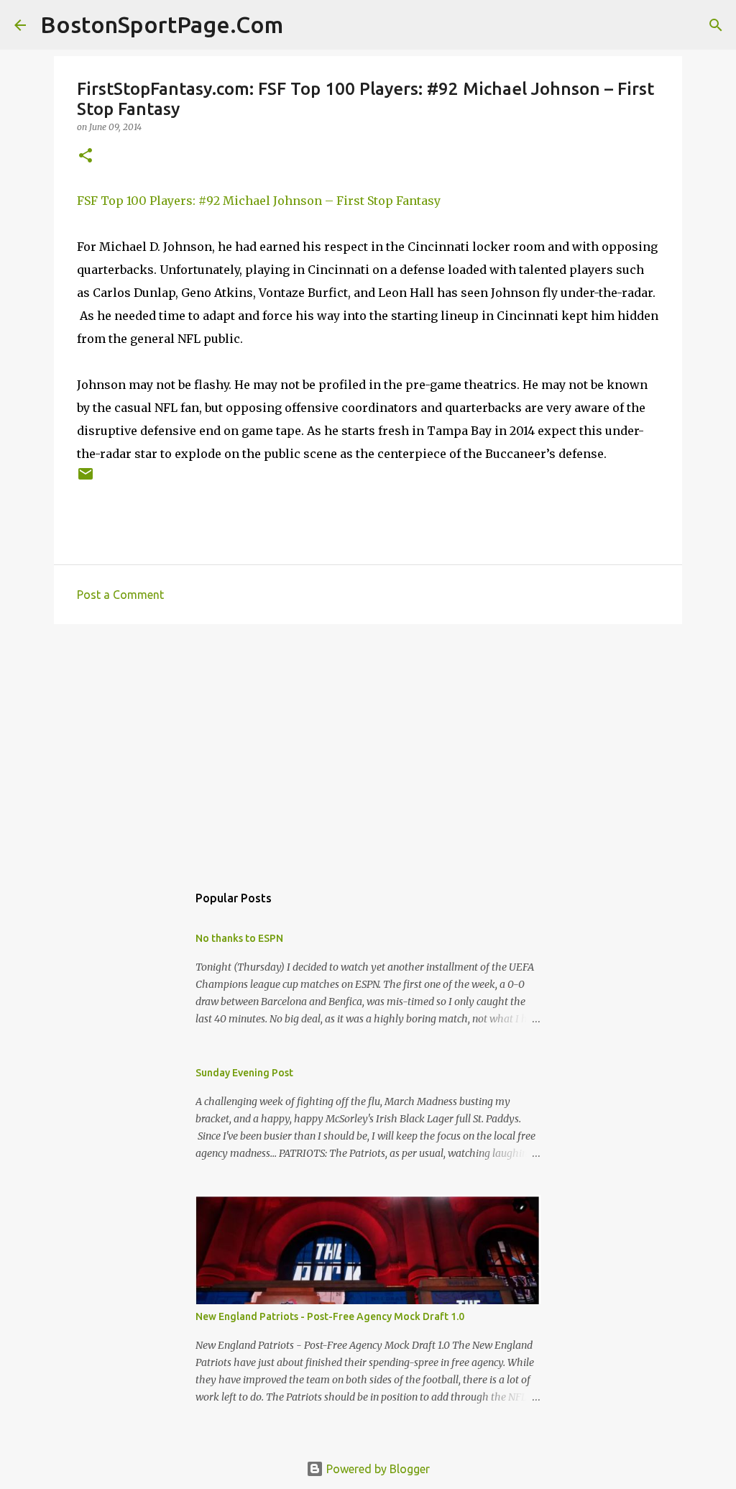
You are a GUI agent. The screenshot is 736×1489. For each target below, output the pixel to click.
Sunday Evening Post (244, 1072)
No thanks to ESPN (239, 938)
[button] (85, 156)
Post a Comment (120, 594)
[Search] (303, 25)
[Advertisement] (368, 746)
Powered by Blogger (376, 1468)
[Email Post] (85, 479)
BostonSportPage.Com (161, 24)
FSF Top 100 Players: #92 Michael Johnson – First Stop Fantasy (259, 200)
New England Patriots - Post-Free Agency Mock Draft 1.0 (330, 1316)
